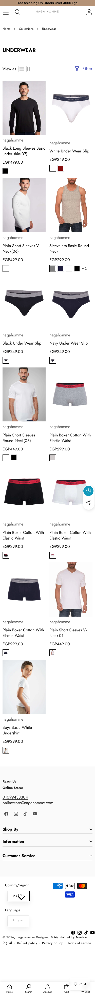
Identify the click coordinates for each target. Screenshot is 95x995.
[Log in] (89, 12)
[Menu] (5, 12)
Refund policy (27, 943)
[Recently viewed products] (88, 491)
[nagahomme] (47, 12)
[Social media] (88, 502)
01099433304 (15, 797)
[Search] (17, 12)
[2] (28, 69)
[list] (21, 69)
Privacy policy (52, 943)
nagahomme (13, 140)
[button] (89, 514)
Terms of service (79, 943)
